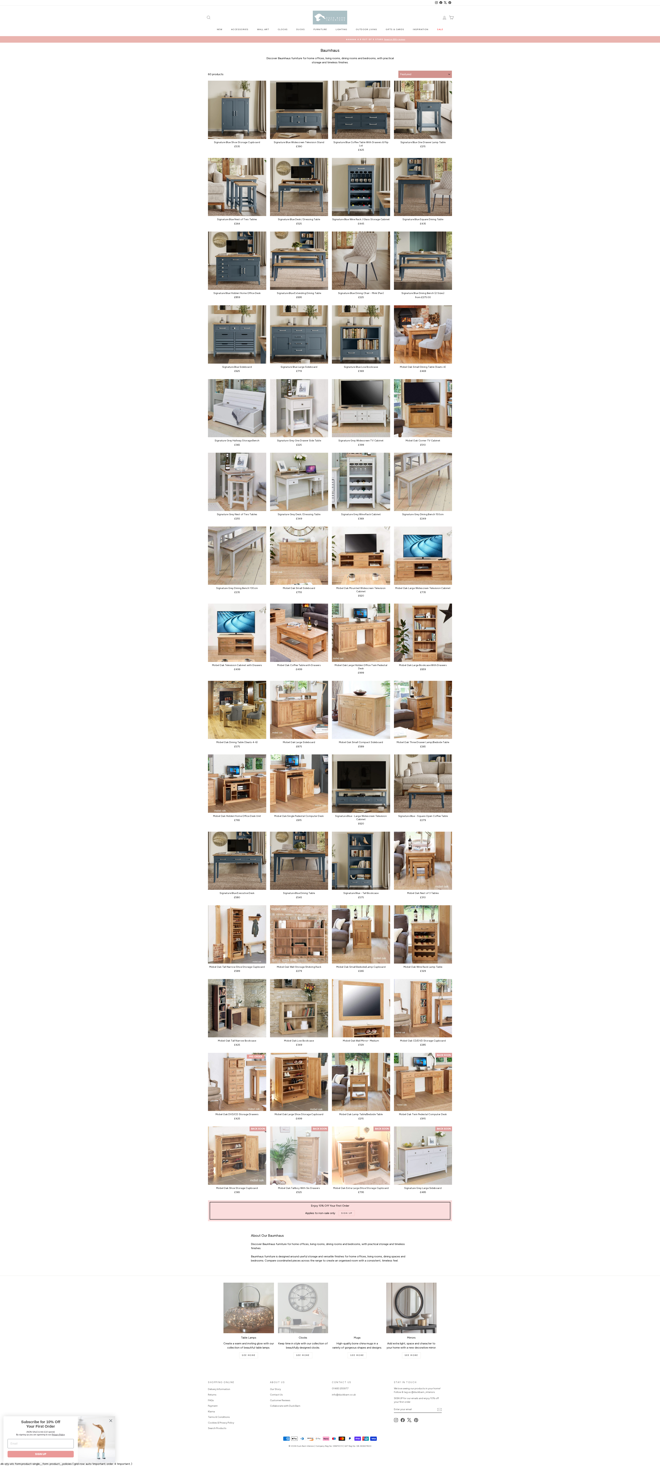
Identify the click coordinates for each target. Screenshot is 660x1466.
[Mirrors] (411, 1308)
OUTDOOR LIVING (366, 29)
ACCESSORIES (239, 29)
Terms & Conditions (219, 1417)
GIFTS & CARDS (395, 29)
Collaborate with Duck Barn (285, 1405)
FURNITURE (320, 29)
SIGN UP (40, 1454)
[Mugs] (357, 1308)
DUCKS (300, 29)
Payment (213, 1405)
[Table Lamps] (248, 1308)
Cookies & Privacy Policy (221, 1422)
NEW (219, 29)
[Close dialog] (111, 1421)
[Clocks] (303, 1308)
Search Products (217, 1428)
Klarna (211, 1411)
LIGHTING (341, 29)
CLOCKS (283, 29)
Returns (212, 1394)
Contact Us (276, 1394)
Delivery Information (219, 1389)
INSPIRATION (420, 29)
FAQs (211, 1400)
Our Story (275, 1389)
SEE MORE (248, 1355)
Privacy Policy (58, 1434)
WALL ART (263, 29)
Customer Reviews (280, 1400)
